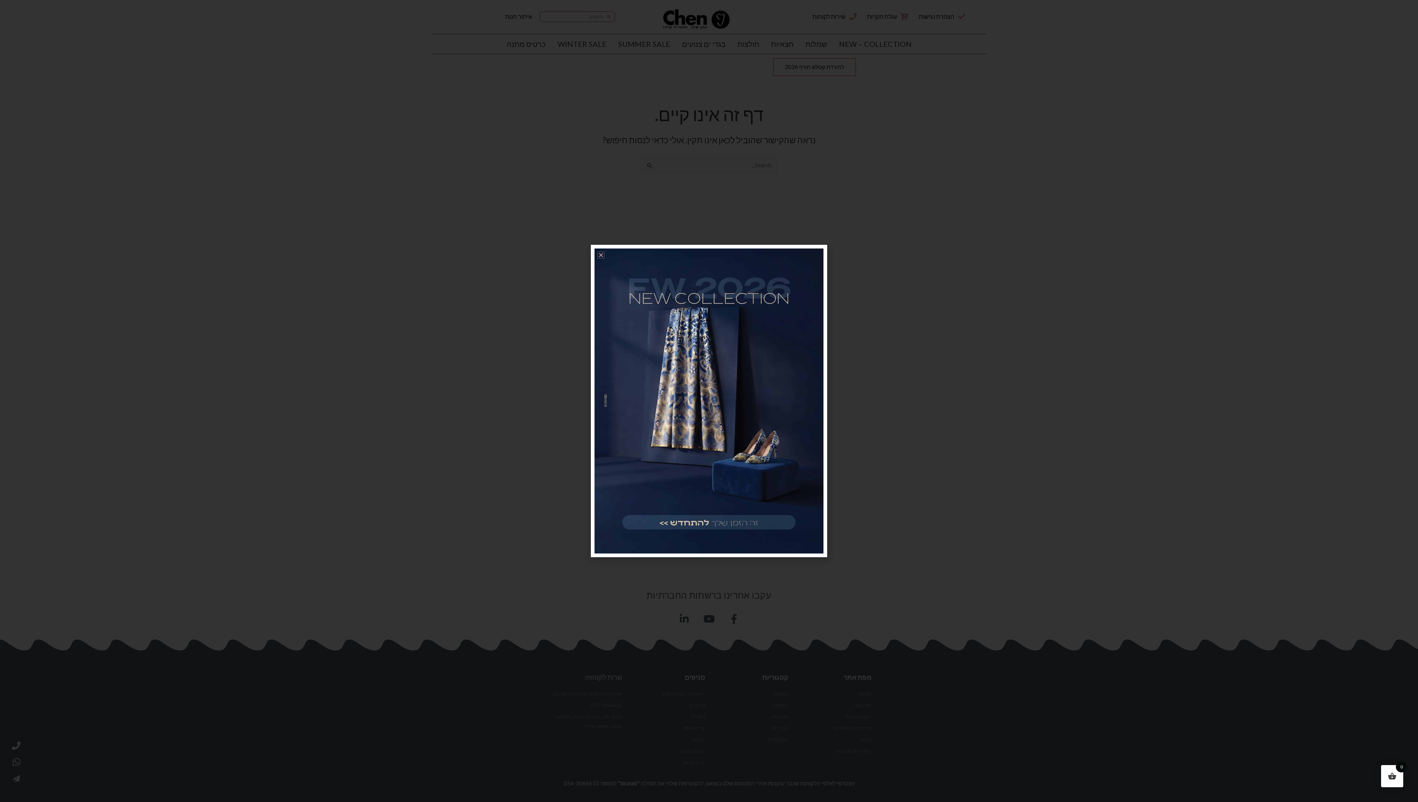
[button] (601, 255)
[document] (709, 401)
